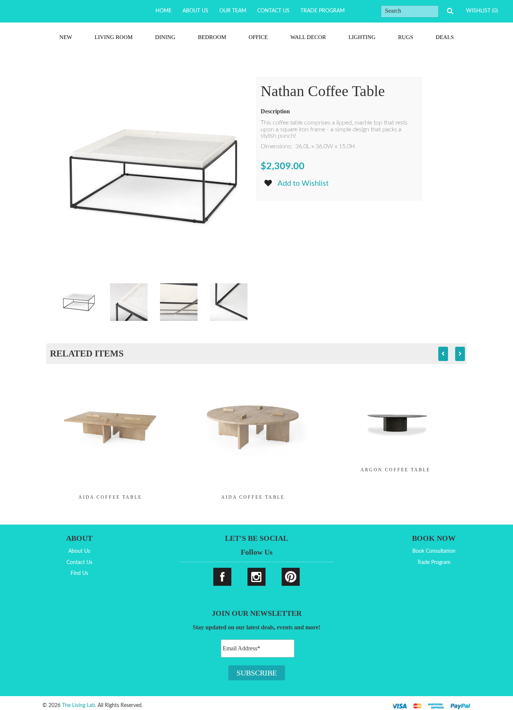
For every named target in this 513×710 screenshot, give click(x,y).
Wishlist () (482, 11)
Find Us (79, 573)
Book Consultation (434, 551)
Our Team (232, 11)
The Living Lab (78, 705)
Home (163, 11)
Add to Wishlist (303, 183)
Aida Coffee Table (110, 497)
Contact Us (273, 11)
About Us (195, 11)
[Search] (450, 11)
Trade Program (322, 11)
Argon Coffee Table (395, 469)
